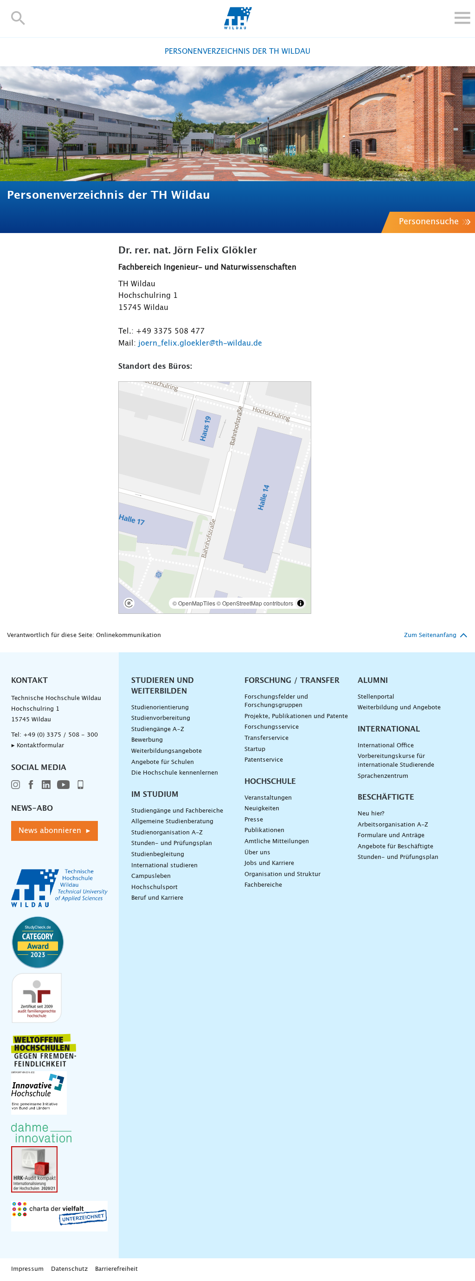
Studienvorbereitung (160, 718)
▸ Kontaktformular (37, 746)
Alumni (373, 680)
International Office (386, 746)
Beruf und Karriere (157, 898)
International (389, 729)
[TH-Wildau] (237, 27)
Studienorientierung (160, 708)
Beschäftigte (386, 797)
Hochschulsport (154, 887)
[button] (18, 17)
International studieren (164, 866)
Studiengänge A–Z (157, 729)
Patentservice (263, 760)
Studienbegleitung (157, 855)
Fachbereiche (263, 885)
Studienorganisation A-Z (167, 833)
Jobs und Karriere (269, 863)
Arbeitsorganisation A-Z (393, 825)
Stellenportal (376, 697)
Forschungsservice (271, 727)
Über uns (257, 853)
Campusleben (151, 876)
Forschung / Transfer (292, 680)
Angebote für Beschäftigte (395, 847)
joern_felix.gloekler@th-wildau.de (200, 343)
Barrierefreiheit (116, 1269)
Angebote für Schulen (162, 762)
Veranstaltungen (268, 798)
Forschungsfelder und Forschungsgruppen (276, 701)
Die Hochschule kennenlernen (174, 773)
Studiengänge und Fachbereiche (177, 811)
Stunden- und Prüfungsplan (171, 843)
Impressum (27, 1269)
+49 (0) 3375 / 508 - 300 (60, 735)
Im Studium (155, 794)
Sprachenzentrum (383, 776)
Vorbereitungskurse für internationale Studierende (396, 760)
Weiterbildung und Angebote (399, 708)
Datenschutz (69, 1269)
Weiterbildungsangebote (166, 751)
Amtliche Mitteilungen (276, 842)
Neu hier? (371, 814)
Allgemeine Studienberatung (172, 822)
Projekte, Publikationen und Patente (296, 716)
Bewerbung (147, 740)
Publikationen (264, 830)
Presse (253, 820)
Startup (254, 749)
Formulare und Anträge (391, 836)
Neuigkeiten (261, 809)
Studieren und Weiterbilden (162, 686)
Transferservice (266, 738)
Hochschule (270, 781)
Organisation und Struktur (282, 874)
